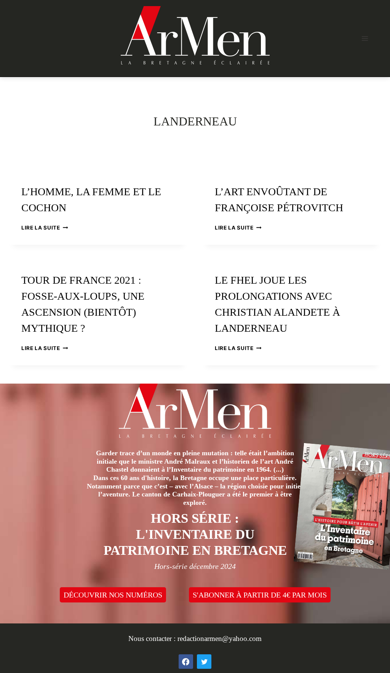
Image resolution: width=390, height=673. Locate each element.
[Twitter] (204, 661)
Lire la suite (44, 228)
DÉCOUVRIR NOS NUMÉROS (113, 595)
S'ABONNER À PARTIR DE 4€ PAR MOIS (260, 595)
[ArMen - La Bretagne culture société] (195, 35)
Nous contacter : (152, 638)
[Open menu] (365, 38)
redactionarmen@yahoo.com (219, 638)
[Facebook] (186, 661)
